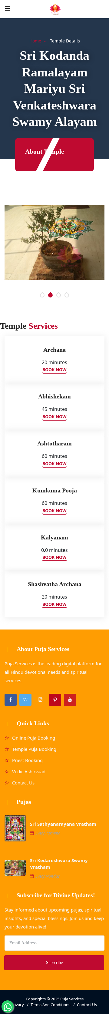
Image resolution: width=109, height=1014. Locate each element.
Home (35, 41)
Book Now (54, 369)
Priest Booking (27, 760)
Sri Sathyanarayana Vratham (63, 824)
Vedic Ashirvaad (28, 771)
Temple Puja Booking (34, 749)
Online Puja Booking (33, 738)
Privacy (17, 1004)
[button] (42, 295)
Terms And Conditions (50, 1004)
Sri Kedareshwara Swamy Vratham (59, 863)
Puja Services (72, 999)
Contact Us (23, 783)
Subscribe (54, 962)
